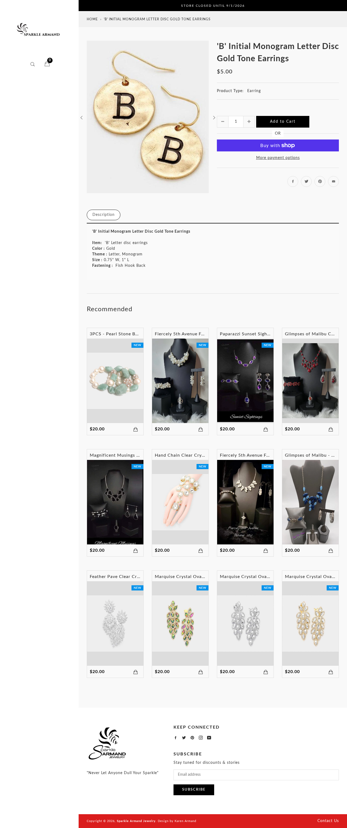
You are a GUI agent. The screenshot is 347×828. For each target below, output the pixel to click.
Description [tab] (103, 215)
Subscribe (193, 789)
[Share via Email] (333, 181)
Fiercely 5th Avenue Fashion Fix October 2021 (270, 455)
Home (92, 19)
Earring (254, 91)
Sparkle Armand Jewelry (136, 821)
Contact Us (328, 821)
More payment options (278, 158)
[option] (148, 117)
